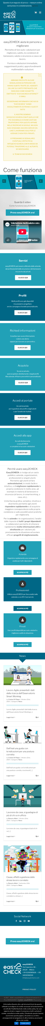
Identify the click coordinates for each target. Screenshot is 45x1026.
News (20, 701)
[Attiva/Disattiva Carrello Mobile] (35, 12)
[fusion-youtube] (29, 921)
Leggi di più (10, 717)
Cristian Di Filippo (14, 699)
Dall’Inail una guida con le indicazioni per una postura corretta (20, 751)
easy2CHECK (28, 1000)
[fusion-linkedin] (20, 921)
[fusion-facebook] (16, 921)
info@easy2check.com (30, 978)
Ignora (35, 6)
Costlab (20, 1000)
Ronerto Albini (13, 818)
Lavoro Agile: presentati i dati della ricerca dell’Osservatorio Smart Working (20, 693)
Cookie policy (25, 1023)
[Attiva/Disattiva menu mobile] (40, 12)
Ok (16, 1023)
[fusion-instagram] (25, 921)
